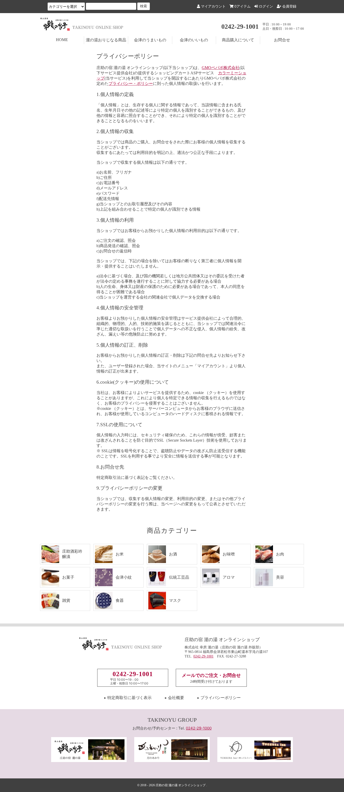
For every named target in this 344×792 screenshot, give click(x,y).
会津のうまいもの (150, 40)
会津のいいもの (194, 40)
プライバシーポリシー (220, 698)
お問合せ (282, 40)
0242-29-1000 (199, 728)
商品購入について (238, 40)
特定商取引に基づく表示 (129, 698)
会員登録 (288, 6)
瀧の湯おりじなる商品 (106, 40)
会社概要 (176, 698)
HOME (62, 40)
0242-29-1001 (240, 26)
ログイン (265, 6)
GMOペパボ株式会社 (220, 67)
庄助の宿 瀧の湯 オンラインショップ (180, 785)
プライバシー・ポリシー (131, 83)
